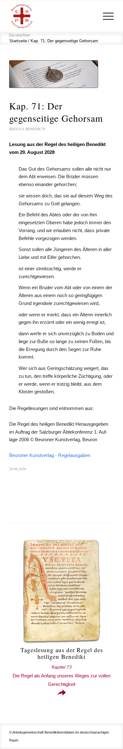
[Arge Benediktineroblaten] (51, 16)
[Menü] (105, 16)
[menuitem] (105, 16)
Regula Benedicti (27, 128)
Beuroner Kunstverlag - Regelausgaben (49, 455)
